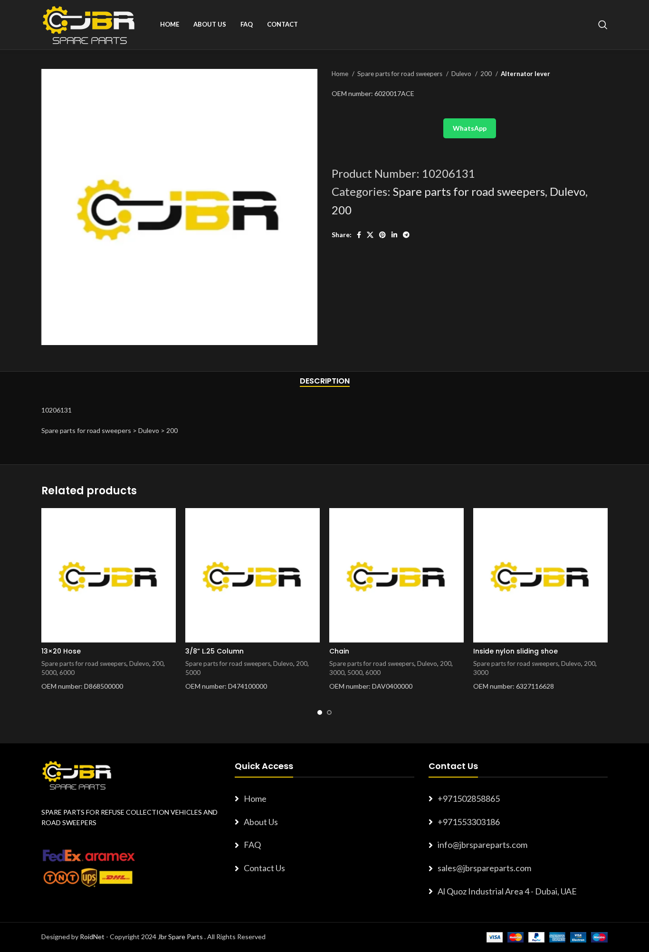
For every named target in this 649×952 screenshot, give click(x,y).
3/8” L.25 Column (214, 651)
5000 (49, 672)
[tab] (325, 381)
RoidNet (92, 937)
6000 (67, 672)
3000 (336, 672)
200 (486, 73)
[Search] (602, 24)
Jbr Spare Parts (180, 937)
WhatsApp (470, 128)
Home (341, 73)
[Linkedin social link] (394, 235)
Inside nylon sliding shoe (515, 651)
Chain (339, 651)
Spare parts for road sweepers (400, 73)
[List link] (324, 799)
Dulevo (462, 73)
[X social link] (370, 235)
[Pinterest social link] (382, 235)
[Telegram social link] (406, 235)
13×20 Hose (61, 651)
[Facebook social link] (359, 235)
